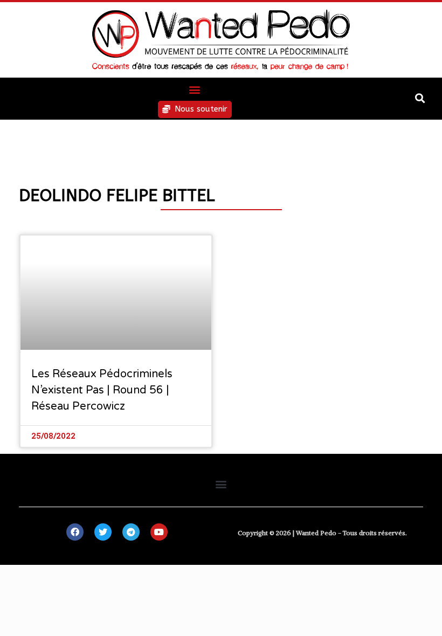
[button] (195, 89)
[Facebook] (75, 532)
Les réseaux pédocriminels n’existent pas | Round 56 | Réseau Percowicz (101, 390)
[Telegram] (131, 532)
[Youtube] (159, 532)
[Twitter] (103, 532)
